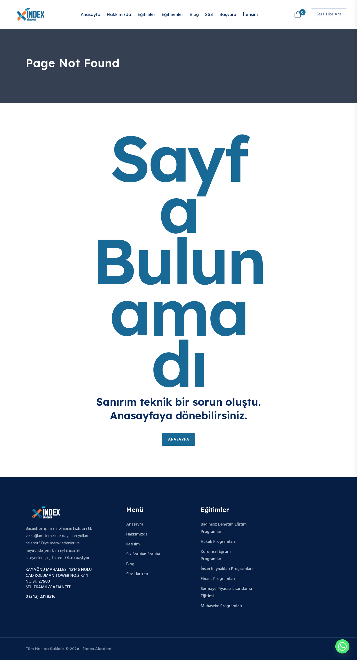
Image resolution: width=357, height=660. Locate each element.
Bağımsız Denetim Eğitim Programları (224, 528)
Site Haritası (137, 574)
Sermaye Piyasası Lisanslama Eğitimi (226, 592)
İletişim (250, 14)
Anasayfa (90, 14)
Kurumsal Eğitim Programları (216, 555)
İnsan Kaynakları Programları (227, 569)
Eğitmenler (172, 14)
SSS (209, 14)
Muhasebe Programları (221, 606)
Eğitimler (146, 14)
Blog (194, 14)
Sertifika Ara (329, 14)
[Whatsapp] (342, 646)
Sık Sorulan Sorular (143, 554)
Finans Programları (218, 579)
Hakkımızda (119, 14)
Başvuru (227, 14)
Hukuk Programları (218, 541)
